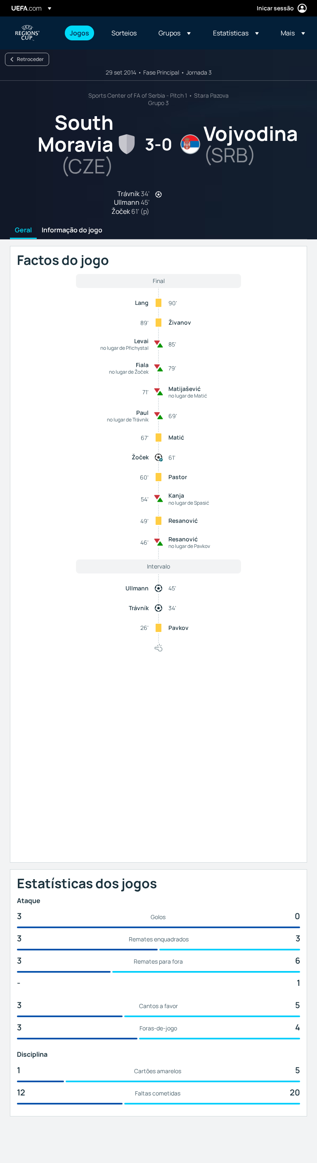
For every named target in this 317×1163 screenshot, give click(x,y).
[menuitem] (80, 33)
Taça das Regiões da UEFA (27, 33)
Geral (23, 230)
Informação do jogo (72, 230)
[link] (79, 33)
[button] (174, 33)
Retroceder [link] (30, 59)
